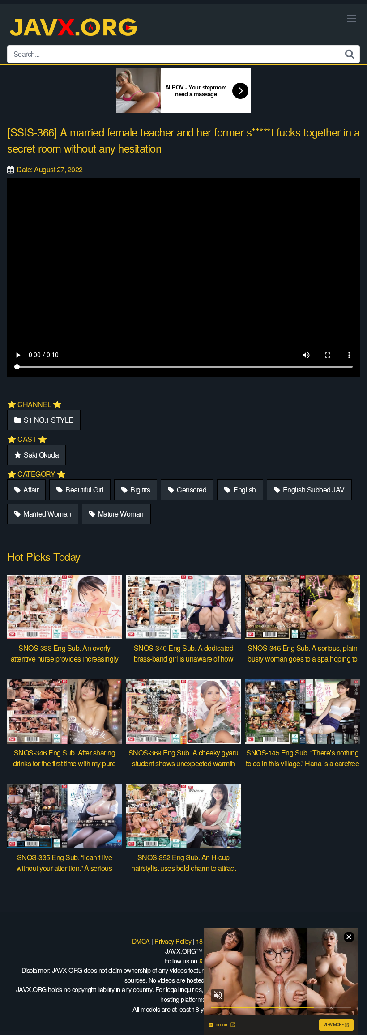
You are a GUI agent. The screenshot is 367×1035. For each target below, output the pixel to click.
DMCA (141, 941)
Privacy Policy (172, 941)
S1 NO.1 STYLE (47, 420)
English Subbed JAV (313, 489)
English (244, 489)
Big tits (139, 489)
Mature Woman (120, 514)
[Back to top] (342, 1006)
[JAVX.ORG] (74, 28)
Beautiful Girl (84, 489)
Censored (191, 489)
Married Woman (46, 514)
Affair (30, 489)
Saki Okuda (40, 455)
